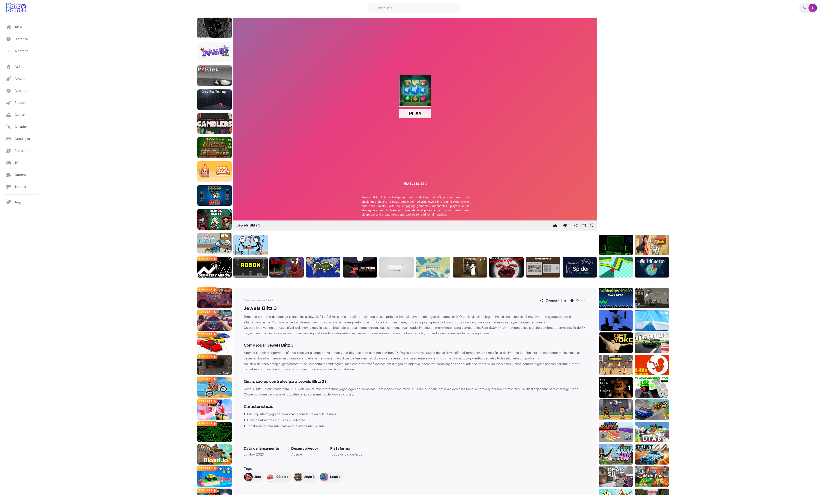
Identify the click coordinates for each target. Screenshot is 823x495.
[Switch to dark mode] (808, 8)
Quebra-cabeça (254, 300)
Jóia (270, 300)
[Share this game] (576, 225)
